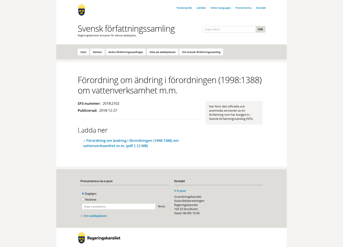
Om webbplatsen (95, 216)
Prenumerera (243, 7)
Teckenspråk (184, 7)
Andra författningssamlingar (125, 52)
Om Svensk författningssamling (201, 52)
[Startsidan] (99, 10)
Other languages (221, 7)
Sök (260, 29)
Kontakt (261, 7)
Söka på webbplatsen (163, 52)
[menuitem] (83, 52)
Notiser (97, 52)
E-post (180, 191)
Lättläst (201, 7)
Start (83, 52)
